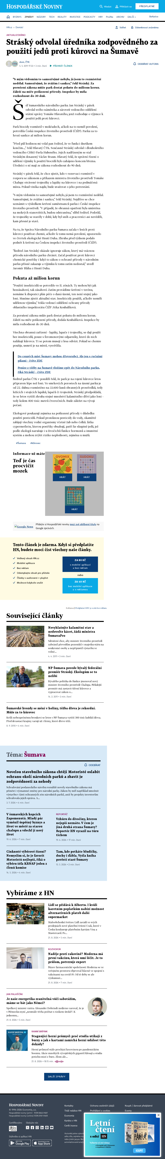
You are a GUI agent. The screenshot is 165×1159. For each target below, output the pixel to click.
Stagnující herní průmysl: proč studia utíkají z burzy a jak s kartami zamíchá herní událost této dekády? (69, 1040)
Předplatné (147, 6)
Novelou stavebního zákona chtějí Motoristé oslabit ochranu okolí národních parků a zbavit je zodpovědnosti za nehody (53, 776)
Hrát (62, 477)
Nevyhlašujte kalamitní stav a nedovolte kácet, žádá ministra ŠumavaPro (71, 631)
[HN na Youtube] (51, 1127)
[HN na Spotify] (47, 1127)
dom (21, 62)
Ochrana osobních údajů (102, 1106)
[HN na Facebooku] (32, 1127)
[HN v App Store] (42, 1143)
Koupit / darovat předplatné (138, 1106)
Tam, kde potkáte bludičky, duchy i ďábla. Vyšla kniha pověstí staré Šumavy (76, 855)
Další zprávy (56, 1076)
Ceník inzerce (70, 1126)
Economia (69, 1116)
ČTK (27, 62)
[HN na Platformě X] (27, 1127)
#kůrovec (35, 443)
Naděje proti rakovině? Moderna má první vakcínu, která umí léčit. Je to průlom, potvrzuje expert (75, 958)
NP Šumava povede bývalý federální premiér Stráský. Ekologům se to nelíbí (75, 672)
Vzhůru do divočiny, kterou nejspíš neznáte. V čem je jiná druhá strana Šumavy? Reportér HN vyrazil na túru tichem (77, 827)
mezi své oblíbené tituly (83, 524)
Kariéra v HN (70, 1121)
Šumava (35, 755)
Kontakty (68, 1106)
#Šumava (21, 443)
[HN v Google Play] (20, 1143)
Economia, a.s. (29, 1110)
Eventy (128, 1111)
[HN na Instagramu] (37, 1127)
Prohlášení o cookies (100, 1111)
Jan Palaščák (14, 994)
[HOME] (8, 17)
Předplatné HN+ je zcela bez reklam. (91, 608)
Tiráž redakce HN (72, 1111)
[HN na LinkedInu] (42, 1127)
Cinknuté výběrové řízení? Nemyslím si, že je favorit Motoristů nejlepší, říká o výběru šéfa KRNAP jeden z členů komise (26, 859)
